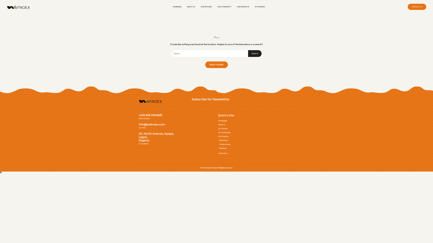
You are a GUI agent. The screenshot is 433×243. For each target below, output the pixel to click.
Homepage (177, 7)
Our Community (224, 7)
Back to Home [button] (216, 65)
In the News (260, 7)
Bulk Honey (223, 140)
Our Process (206, 7)
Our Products (243, 7)
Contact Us (417, 7)
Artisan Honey (224, 144)
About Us (191, 7)
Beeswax (223, 148)
